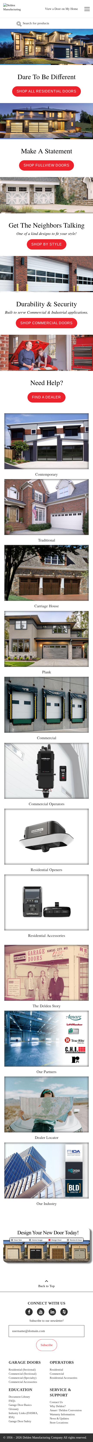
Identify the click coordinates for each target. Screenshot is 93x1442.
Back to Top (46, 1286)
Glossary (14, 1409)
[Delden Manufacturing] (16, 9)
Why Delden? (58, 1406)
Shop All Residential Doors (46, 91)
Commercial (57, 1373)
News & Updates (59, 1418)
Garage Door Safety (20, 1421)
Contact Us (56, 1402)
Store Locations (59, 1422)
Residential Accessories (63, 1377)
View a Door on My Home (61, 9)
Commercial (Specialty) (22, 1377)
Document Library (19, 1396)
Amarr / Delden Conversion (66, 1410)
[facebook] (29, 1312)
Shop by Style (46, 244)
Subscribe (47, 1345)
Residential (56, 1369)
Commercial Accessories (23, 1381)
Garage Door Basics (20, 1405)
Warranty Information (62, 1414)
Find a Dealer (46, 397)
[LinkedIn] (52, 1312)
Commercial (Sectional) (22, 1373)
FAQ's (12, 1400)
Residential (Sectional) (22, 1369)
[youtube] (40, 1312)
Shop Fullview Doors (46, 165)
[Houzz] (64, 1312)
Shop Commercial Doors (46, 323)
